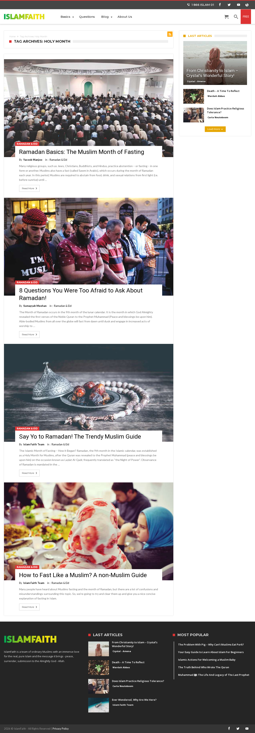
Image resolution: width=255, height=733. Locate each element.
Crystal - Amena (196, 81)
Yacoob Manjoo (32, 159)
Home (12, 36)
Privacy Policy (61, 728)
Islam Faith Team (33, 444)
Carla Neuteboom (218, 117)
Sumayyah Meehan (35, 305)
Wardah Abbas (216, 95)
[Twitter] (229, 5)
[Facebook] (220, 5)
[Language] (247, 5)
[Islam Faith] (30, 16)
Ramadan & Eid (27, 143)
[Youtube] (238, 5)
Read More (28, 188)
